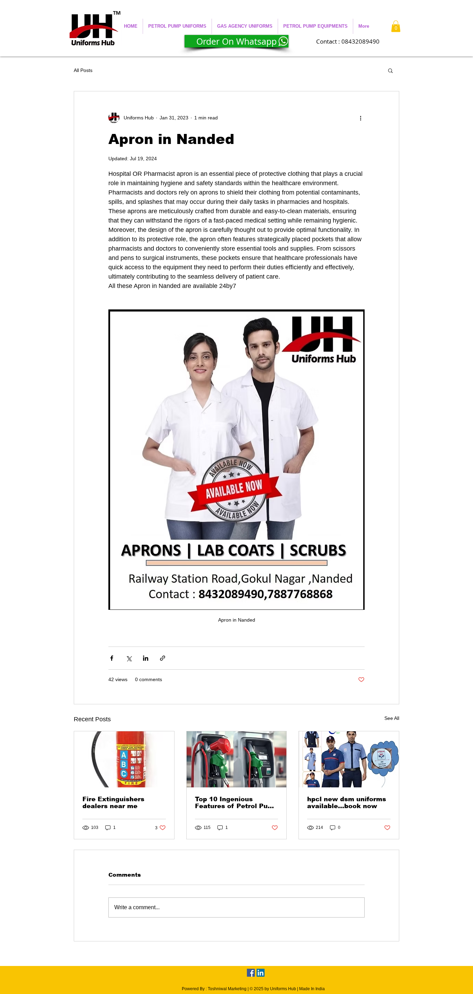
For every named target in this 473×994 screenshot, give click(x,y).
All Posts (83, 70)
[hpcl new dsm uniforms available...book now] (349, 759)
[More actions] (360, 118)
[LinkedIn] (261, 973)
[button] (177, 26)
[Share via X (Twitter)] (128, 658)
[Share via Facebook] (111, 658)
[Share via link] (162, 658)
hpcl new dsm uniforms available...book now (346, 803)
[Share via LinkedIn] (145, 658)
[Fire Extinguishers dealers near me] (124, 759)
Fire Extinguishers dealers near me (113, 803)
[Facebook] (251, 973)
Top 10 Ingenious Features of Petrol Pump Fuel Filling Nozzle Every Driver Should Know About (236, 803)
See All (391, 718)
